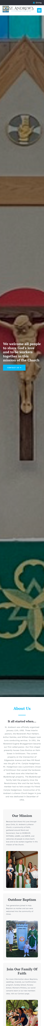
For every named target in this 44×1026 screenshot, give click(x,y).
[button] (39, 10)
